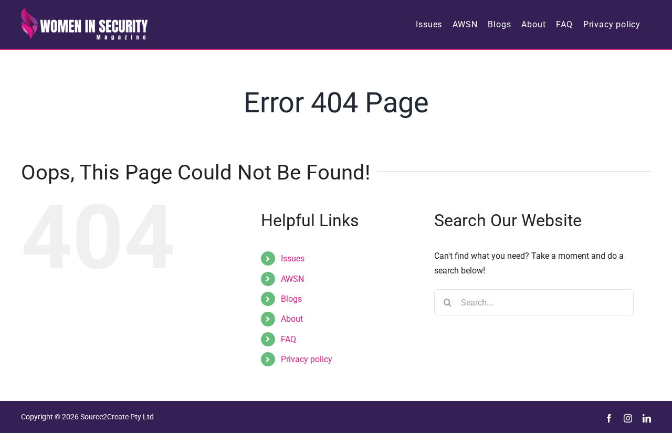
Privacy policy (306, 359)
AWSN (292, 279)
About (292, 319)
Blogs (291, 299)
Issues (292, 258)
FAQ (288, 339)
